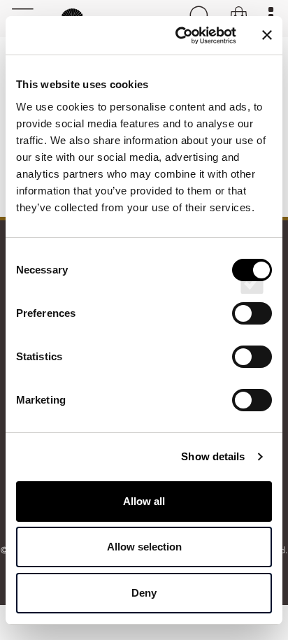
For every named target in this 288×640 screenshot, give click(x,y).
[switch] (252, 326)
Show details (213, 456)
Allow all (144, 501)
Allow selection (144, 547)
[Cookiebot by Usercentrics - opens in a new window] (178, 36)
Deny (144, 593)
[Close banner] (267, 35)
